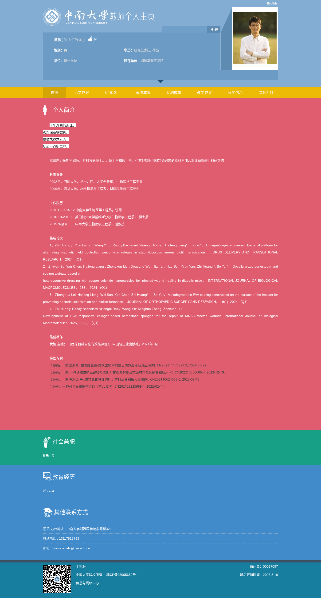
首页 (54, 93)
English (272, 3)
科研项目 (112, 93)
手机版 (81, 566)
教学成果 (204, 93)
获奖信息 (235, 93)
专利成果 (173, 93)
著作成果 (143, 93)
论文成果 (81, 93)
